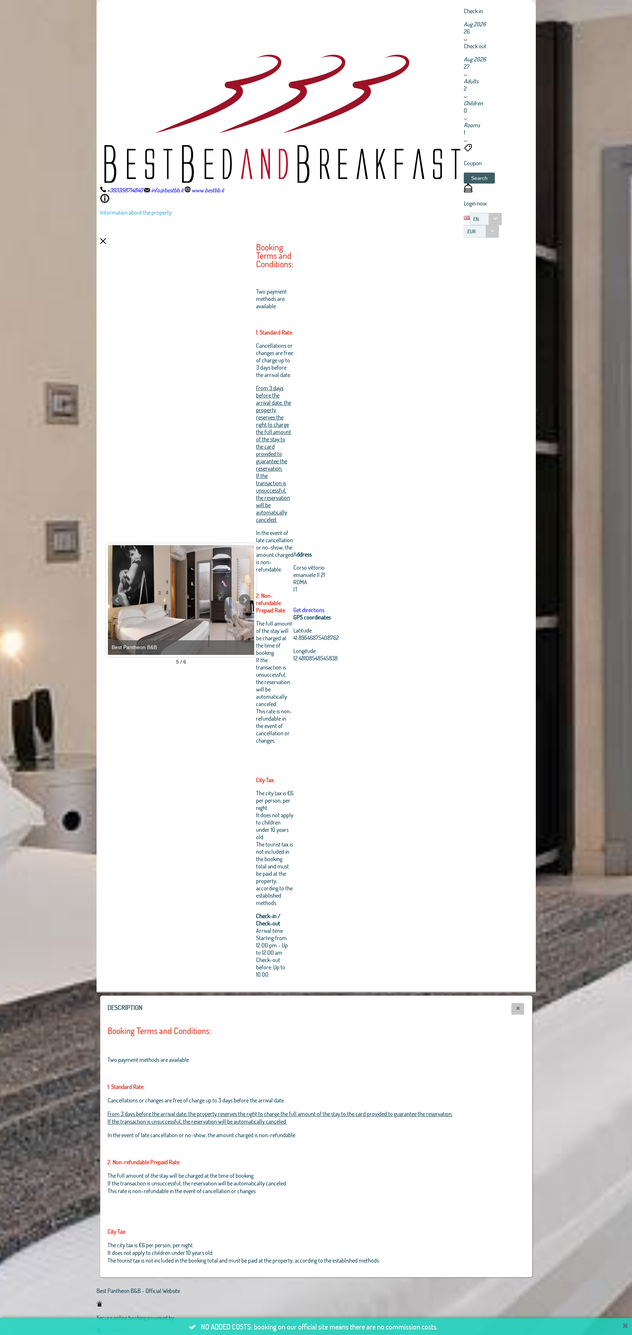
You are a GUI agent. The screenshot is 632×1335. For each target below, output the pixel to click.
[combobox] (486, 219)
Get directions (308, 610)
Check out (475, 46)
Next (245, 600)
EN (476, 218)
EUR (471, 231)
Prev (117, 600)
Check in (473, 11)
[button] (479, 178)
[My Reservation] (468, 190)
